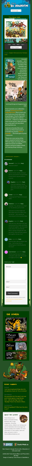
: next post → (16, 156)
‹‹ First (9, 44)
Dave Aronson (12, 252)
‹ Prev (13, 44)
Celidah (10, 194)
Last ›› (22, 44)
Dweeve (11, 170)
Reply (22, 163)
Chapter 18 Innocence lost (15, 53)
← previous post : (9, 156)
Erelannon (11, 203)
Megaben (13, 182)
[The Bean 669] (16, 20)
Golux (10, 239)
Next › (18, 44)
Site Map (16, 455)
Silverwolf (11, 163)
